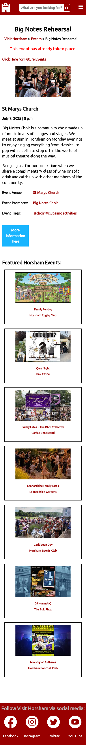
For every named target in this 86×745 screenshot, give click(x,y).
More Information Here (15, 235)
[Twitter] (54, 727)
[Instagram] (32, 727)
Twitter (54, 736)
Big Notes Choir (45, 203)
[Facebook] (11, 727)
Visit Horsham (15, 39)
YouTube (75, 736)
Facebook (10, 736)
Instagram (32, 736)
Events (36, 39)
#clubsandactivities (61, 213)
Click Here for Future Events (24, 59)
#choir (39, 213)
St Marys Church (46, 193)
